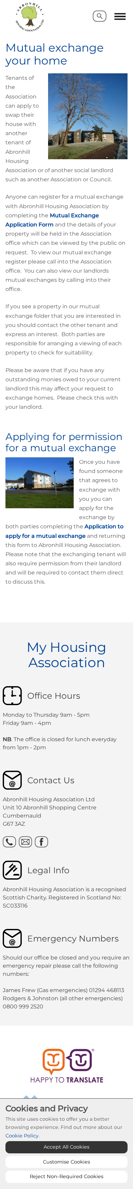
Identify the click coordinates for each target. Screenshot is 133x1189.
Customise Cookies (66, 1162)
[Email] (25, 841)
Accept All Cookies (66, 1147)
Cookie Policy (22, 1136)
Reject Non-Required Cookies (66, 1176)
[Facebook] (41, 841)
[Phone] (9, 841)
